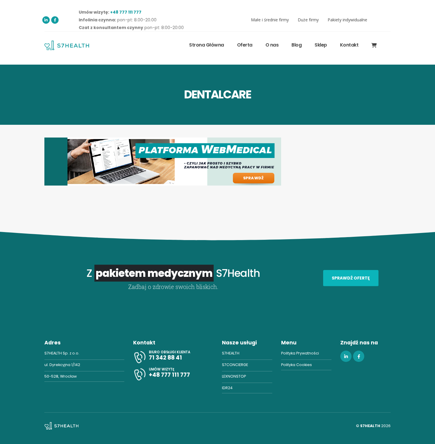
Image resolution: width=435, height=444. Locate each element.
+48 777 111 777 (125, 12)
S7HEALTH (230, 353)
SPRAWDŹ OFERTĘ (351, 278)
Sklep (321, 44)
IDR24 (227, 387)
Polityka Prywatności (300, 353)
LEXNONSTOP (234, 376)
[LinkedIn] (46, 20)
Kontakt (349, 44)
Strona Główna (206, 44)
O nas (272, 44)
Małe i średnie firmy (270, 20)
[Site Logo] (66, 45)
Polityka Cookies (296, 364)
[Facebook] (55, 20)
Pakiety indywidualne (347, 20)
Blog (296, 44)
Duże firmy (308, 20)
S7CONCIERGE (235, 364)
